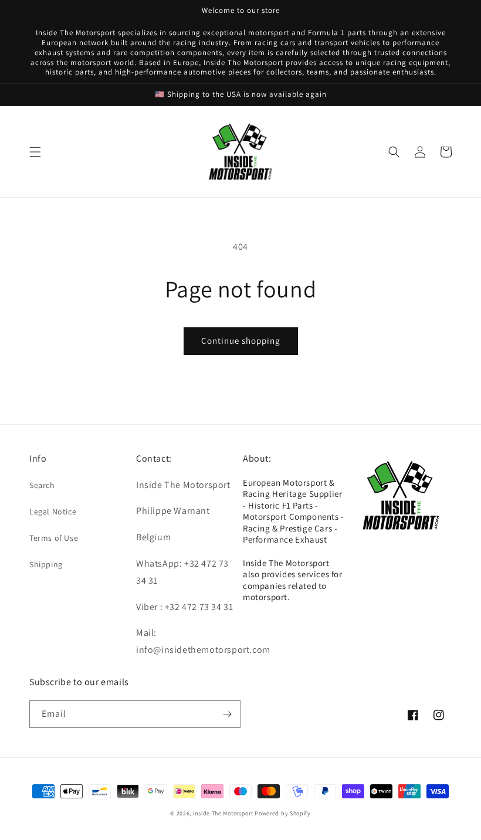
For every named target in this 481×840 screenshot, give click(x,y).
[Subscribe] (227, 714)
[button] (35, 152)
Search (42, 485)
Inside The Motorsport (223, 813)
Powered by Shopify (283, 813)
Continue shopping (240, 340)
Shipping (46, 564)
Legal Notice (52, 511)
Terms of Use (53, 538)
